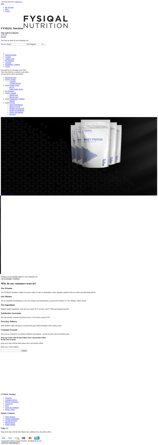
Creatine (8, 57)
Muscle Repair (10, 423)
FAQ (7, 406)
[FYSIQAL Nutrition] (45, 28)
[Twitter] (1, 435)
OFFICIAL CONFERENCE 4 (10, 443)
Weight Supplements (12, 419)
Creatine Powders (11, 421)
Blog (6, 9)
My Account (9, 7)
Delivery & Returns (11, 402)
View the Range (6, 194)
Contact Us (18, 2)
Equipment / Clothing (12, 64)
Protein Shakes (10, 424)
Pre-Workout (9, 61)
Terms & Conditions (12, 408)
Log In (7, 11)
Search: (3, 44)
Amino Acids (9, 59)
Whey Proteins (10, 417)
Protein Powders (10, 55)
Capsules (8, 63)
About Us (8, 398)
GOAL (7, 66)
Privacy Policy (10, 409)
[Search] (44, 44)
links (2, 4)
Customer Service (11, 400)
